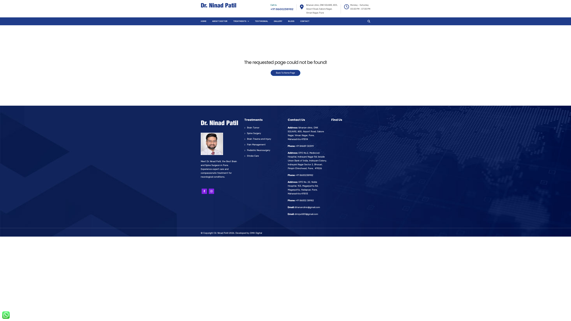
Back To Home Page (285, 73)
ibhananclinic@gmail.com (307, 207)
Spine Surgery (254, 133)
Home (203, 21)
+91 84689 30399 (305, 146)
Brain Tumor (253, 127)
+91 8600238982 (281, 9)
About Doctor (219, 21)
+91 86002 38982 (305, 200)
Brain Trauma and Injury (259, 139)
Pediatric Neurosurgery (258, 150)
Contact (304, 21)
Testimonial (261, 21)
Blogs (291, 21)
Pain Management (256, 144)
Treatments (239, 21)
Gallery (278, 21)
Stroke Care (253, 156)
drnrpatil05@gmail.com (306, 214)
